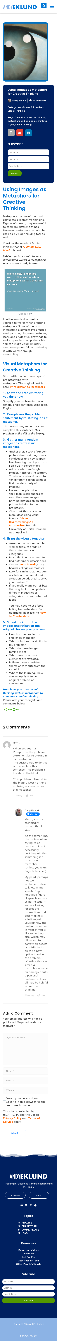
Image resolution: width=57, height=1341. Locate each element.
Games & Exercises (33, 107)
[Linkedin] (26, 1205)
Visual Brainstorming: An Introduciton (21, 522)
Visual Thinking (16, 110)
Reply (19, 795)
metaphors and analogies (22, 120)
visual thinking (23, 124)
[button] (11, 132)
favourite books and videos (30, 117)
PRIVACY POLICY (28, 1336)
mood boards (27, 564)
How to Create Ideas (27, 614)
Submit (14, 1133)
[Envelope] (21, 1205)
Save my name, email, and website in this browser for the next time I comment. (25, 1101)
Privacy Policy (12, 1118)
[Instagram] (31, 1205)
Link (31, 795)
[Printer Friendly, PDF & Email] (11, 709)
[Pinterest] (35, 1205)
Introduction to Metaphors (27, 387)
